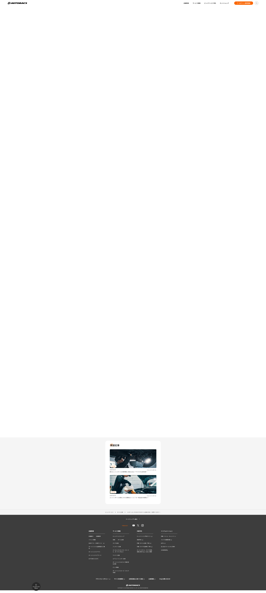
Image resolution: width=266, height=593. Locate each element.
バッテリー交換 (117, 546)
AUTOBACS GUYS (93, 559)
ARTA (162, 543)
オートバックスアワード (95, 555)
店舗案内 (91, 536)
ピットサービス (109, 512)
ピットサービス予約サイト (144, 536)
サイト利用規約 (118, 579)
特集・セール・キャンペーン (168, 536)
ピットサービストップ (118, 536)
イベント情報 (92, 540)
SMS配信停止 (164, 550)
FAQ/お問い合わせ (164, 579)
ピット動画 (116, 567)
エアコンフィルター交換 (119, 559)
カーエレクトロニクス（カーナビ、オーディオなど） (121, 551)
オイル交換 (120, 512)
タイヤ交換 (116, 543)
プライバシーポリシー (102, 579)
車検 (114, 540)
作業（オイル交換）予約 (143, 543)
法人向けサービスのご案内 (168, 546)
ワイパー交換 (116, 555)
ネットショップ (224, 3)
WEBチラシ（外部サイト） (96, 543)
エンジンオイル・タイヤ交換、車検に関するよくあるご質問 (145, 551)
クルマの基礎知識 (165, 540)
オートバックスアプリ (94, 552)
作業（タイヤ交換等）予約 (144, 546)
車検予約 (139, 540)
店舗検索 (98, 536)
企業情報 (151, 579)
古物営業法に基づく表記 (136, 579)
